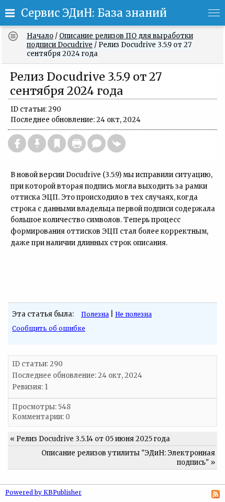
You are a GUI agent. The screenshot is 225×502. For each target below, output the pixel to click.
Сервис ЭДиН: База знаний (94, 13)
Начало (40, 35)
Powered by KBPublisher (43, 492)
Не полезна (133, 314)
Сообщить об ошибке (48, 328)
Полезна (95, 314)
